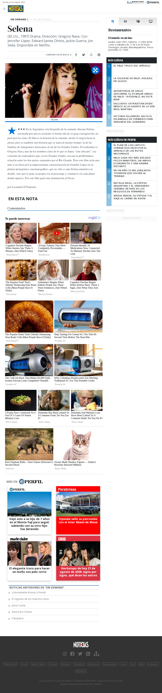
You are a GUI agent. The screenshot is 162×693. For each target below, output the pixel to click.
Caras (24, 664)
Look (123, 664)
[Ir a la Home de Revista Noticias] (16, 8)
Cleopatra (17, 618)
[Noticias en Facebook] (72, 653)
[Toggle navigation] (5, 9)
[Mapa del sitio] (96, 653)
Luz (133, 664)
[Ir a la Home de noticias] (81, 644)
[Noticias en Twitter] (80, 653)
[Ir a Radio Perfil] (136, 2)
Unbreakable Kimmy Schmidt (29, 592)
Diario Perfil (11, 664)
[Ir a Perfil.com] (153, 2)
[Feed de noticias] (88, 653)
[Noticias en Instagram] (65, 653)
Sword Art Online (22, 612)
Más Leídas (115, 60)
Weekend (79, 664)
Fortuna (53, 664)
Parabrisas (94, 664)
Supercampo (109, 664)
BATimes (81, 671)
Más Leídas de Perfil (122, 140)
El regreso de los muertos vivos (30, 599)
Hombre (66, 664)
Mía (141, 664)
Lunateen (152, 664)
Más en (11, 481)
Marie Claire (38, 664)
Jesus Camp (18, 605)
